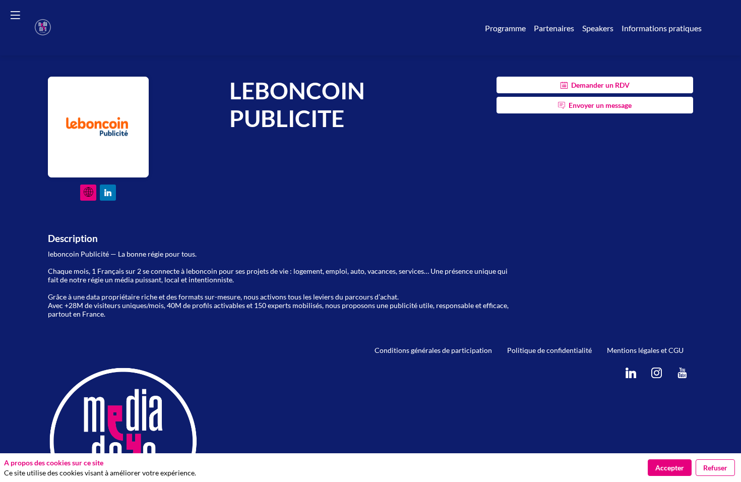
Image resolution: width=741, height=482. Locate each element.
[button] (15, 15)
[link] (505, 28)
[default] (433, 350)
